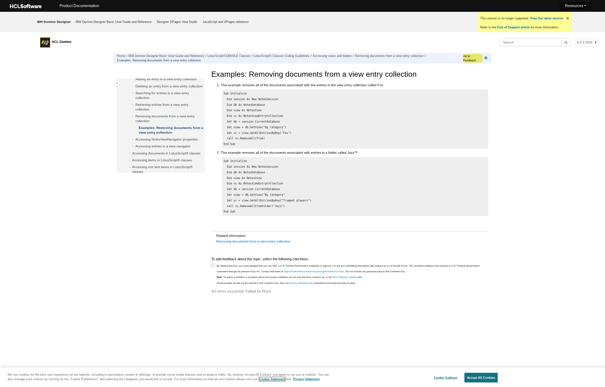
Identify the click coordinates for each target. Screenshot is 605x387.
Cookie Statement (272, 379)
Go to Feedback (469, 58)
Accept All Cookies (481, 377)
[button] (133, 79)
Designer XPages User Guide (177, 22)
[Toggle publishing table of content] (117, 83)
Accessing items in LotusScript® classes (162, 160)
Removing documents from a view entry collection (389, 56)
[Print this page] (486, 58)
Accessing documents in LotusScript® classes (166, 153)
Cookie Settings (446, 377)
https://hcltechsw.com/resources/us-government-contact (314, 271)
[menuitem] (113, 22)
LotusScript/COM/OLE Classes (228, 56)
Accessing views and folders (332, 56)
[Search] (565, 42)
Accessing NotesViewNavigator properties (166, 139)
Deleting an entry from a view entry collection (169, 86)
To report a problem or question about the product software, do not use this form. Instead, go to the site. (290, 277)
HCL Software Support (345, 277)
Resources (574, 6)
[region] (302, 377)
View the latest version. (546, 18)
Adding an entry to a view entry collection (166, 79)
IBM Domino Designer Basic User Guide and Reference (113, 22)
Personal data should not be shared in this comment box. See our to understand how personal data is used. (286, 283)
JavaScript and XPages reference (226, 22)
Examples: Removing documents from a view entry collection (159, 60)
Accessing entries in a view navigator (162, 146)
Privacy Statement (299, 283)
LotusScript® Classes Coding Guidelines (281, 56)
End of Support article (513, 27)
